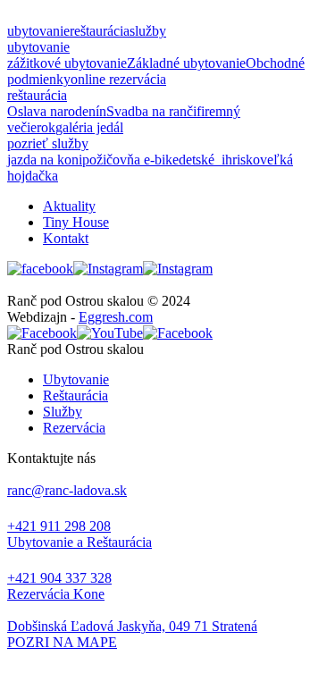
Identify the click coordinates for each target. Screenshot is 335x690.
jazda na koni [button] (44, 159)
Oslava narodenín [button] (56, 111)
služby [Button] (148, 30)
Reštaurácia (75, 395)
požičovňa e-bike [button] (130, 159)
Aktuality (69, 206)
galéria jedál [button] (89, 127)
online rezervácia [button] (118, 79)
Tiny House (76, 222)
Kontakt (65, 238)
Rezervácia (74, 427)
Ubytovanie (76, 379)
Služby (62, 411)
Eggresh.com (116, 316)
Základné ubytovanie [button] (186, 63)
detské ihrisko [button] (219, 159)
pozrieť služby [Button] (47, 143)
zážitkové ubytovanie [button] (67, 63)
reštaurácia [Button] (100, 30)
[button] (167, 643)
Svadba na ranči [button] (151, 111)
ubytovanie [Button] (38, 30)
